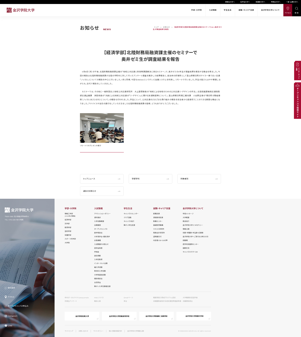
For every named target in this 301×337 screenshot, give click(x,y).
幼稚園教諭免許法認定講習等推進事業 (167, 301)
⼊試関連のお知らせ (101, 244)
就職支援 (156, 214)
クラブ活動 (127, 217)
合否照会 (97, 282)
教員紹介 (186, 221)
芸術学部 (68, 231)
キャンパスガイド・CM (190, 252)
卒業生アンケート (71, 301)
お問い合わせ (83, 331)
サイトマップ (69, 331)
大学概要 (186, 217)
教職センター (157, 221)
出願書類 (97, 225)
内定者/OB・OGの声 (160, 240)
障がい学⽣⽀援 (129, 225)
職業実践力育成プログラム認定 (164, 298)
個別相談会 (98, 279)
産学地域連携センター (191, 244)
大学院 (67, 243)
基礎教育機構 (158, 225)
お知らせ (166, 27)
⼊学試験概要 (99, 221)
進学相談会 (98, 233)
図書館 (185, 240)
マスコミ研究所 (158, 229)
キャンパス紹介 (129, 221)
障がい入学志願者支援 (102, 286)
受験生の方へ (230, 2)
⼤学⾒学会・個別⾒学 (102, 237)
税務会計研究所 (159, 233)
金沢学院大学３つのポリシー (193, 225)
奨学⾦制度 (98, 248)
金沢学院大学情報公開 (135, 331)
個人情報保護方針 (115, 331)
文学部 (67, 224)
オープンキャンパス (100, 229)
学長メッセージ (188, 214)
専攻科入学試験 (100, 271)
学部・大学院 (196, 10)
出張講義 (97, 240)
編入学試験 (98, 267)
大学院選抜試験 (100, 275)
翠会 (125, 301)
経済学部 (68, 220)
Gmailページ (128, 298)
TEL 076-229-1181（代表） (14, 220)
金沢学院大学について (270, 10)
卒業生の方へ (276, 2)
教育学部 (68, 227)
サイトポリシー (98, 331)
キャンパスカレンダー (131, 214)
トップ (156, 27)
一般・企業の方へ (292, 2)
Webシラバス (99, 298)
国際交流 (186, 248)
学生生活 (227, 10)
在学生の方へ (245, 2)
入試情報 (213, 10)
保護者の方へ (260, 2)
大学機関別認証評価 (190, 298)
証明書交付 (157, 237)
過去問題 (97, 256)
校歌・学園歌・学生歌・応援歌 (193, 233)
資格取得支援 (158, 217)
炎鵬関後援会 (188, 301)
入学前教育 (98, 259)
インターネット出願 (100, 263)
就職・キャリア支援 (246, 10)
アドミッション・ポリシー (102, 214)
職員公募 (97, 301)
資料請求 (97, 217)
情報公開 (186, 229)
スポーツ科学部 (70, 239)
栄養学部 (68, 235)
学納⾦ (96, 252)
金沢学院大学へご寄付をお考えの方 (195, 237)
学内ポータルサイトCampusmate (77, 298)
